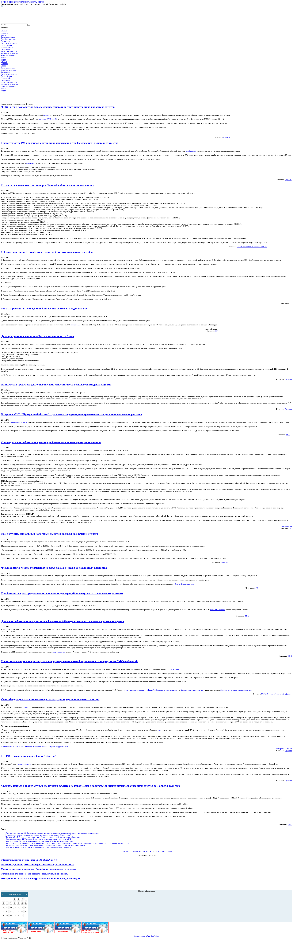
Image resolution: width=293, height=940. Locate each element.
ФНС (288, 435)
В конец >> (170, 851)
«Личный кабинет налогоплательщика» (162, 690)
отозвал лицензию (24, 764)
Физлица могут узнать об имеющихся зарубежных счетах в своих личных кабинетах (54, 567)
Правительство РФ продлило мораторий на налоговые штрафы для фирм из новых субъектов (59, 142)
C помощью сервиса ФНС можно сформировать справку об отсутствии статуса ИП (38, 839)
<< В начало (123, 851)
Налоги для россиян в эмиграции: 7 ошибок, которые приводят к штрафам (38, 869)
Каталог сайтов (7, 47)
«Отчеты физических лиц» (184, 584)
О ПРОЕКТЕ (6, 2)
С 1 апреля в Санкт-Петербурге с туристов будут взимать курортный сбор (47, 251)
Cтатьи (3, 35)
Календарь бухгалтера (9, 53)
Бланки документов (8, 55)
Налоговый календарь (146, 891)
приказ (46, 115)
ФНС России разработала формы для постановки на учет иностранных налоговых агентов (58, 106)
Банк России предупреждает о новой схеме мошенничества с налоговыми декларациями (56, 384)
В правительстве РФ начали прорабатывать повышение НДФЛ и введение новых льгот (39, 841)
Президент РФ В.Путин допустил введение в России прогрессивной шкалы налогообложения (42, 837)
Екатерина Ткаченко (284, 749)
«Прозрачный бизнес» (18, 422)
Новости (4, 33)
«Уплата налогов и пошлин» (134, 690)
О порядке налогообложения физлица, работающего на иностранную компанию (51, 442)
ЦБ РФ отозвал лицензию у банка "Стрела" (28, 755)
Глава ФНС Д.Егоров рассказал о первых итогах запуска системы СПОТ (37, 864)
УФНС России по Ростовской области (252, 247)
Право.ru (226, 138)
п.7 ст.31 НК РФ (172, 669)
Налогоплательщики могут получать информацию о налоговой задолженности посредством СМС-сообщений (69, 661)
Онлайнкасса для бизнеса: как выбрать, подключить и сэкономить (34, 874)
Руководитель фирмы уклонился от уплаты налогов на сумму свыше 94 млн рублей (38, 835)
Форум (3, 60)
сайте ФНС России (217, 610)
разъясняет (30, 163)
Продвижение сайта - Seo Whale (146, 936)
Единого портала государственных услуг (236, 690)
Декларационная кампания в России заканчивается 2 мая (37, 336)
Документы (5, 41)
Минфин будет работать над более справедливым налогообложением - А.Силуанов (38, 847)
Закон (160, 730)
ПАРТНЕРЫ (25, 2)
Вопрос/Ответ (6, 45)
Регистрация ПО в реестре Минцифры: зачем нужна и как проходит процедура (40, 878)
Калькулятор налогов (9, 51)
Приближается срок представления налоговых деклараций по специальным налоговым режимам (62, 593)
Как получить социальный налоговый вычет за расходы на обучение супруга (49, 533)
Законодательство (8, 37)
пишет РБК (75, 325)
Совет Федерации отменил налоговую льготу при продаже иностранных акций (50, 699)
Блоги (3, 58)
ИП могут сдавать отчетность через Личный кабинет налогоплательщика (47, 185)
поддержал (27, 707)
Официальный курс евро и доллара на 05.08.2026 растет (29, 860)
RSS (42, 2)
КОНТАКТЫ (35, 2)
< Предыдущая (134, 851)
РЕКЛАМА (15, 2)
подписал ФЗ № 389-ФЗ (48, 119)
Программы (5, 49)
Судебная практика (8, 39)
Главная (4, 31)
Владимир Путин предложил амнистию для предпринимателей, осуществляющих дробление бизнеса (45, 845)
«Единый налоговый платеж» (191, 690)
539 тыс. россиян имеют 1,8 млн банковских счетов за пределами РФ (44, 308)
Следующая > (160, 851)
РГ (291, 303)
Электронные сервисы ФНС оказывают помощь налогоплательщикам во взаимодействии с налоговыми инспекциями (52, 833)
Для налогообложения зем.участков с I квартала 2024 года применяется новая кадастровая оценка (62, 621)
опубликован (191, 151)
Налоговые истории (9, 43)
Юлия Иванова (286, 526)
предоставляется (58, 652)
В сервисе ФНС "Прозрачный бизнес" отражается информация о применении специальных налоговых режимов (71, 414)
